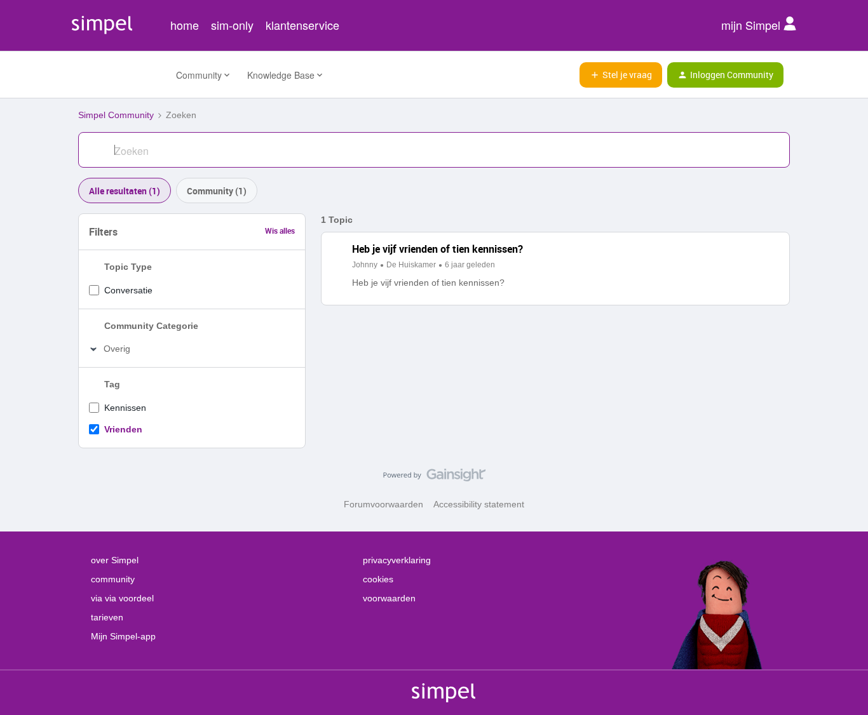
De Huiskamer (411, 264)
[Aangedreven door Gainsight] (434, 478)
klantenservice (302, 25)
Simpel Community (116, 115)
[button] (621, 75)
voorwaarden (389, 598)
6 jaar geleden (470, 264)
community (113, 579)
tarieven (107, 617)
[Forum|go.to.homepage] (119, 75)
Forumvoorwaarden (383, 504)
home (184, 25)
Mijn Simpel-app (123, 636)
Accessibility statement (478, 504)
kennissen (125, 408)
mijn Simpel (752, 25)
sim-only (232, 25)
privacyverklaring (397, 560)
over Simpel (115, 560)
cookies (378, 579)
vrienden (123, 429)
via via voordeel (122, 598)
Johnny (364, 264)
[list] (423, 264)
